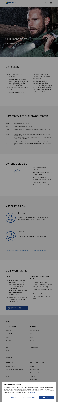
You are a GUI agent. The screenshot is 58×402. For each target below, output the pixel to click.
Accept (47, 397)
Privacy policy (32, 392)
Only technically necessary (30, 397)
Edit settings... (13, 397)
